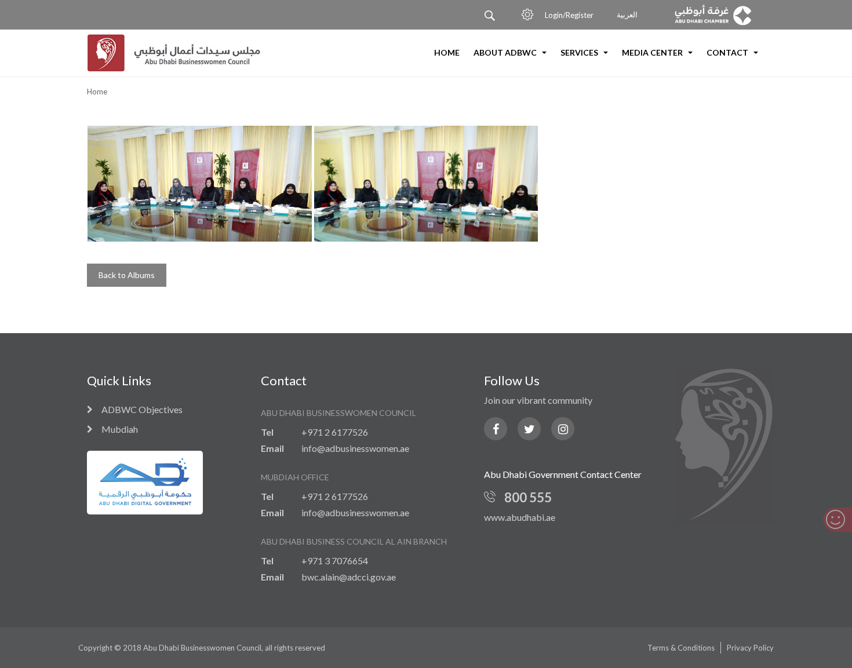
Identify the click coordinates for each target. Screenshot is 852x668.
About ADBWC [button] (506, 52)
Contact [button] (728, 52)
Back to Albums (127, 275)
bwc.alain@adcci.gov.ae (348, 576)
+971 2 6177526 (334, 431)
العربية (627, 14)
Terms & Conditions (681, 647)
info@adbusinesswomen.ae (355, 448)
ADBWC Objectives (142, 409)
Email (272, 448)
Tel (267, 431)
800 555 (528, 497)
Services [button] (580, 52)
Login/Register (569, 15)
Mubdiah (119, 429)
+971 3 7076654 (334, 560)
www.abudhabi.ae (519, 517)
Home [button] (447, 52)
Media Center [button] (653, 52)
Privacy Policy (750, 647)
